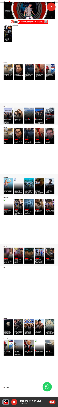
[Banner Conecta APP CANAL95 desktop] (29, 22)
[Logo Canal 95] (10, 1)
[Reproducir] (51, 6)
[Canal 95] (4, 1)
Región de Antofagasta (48, 118)
